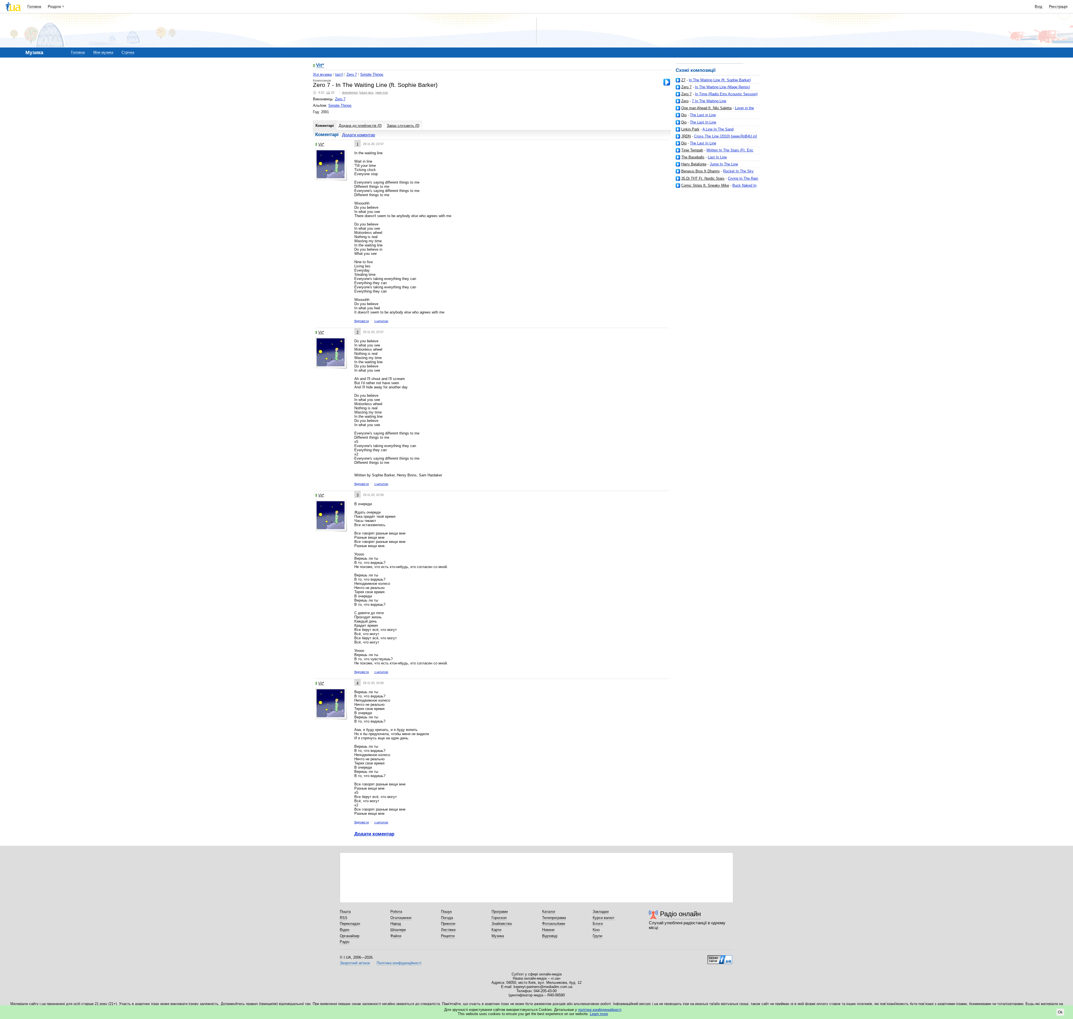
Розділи (54, 6)
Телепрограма (554, 918)
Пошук (446, 911)
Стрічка (128, 52)
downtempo (350, 92)
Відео (344, 930)
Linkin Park (690, 129)
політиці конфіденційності (599, 1010)
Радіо (344, 942)
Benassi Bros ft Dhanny (700, 171)
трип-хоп (381, 92)
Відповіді (549, 936)
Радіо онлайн (680, 914)
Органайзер (349, 936)
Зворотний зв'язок (355, 963)
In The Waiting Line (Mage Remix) (722, 87)
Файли (395, 936)
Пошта (345, 911)
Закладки (601, 911)
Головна (34, 6)
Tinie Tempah (692, 150)
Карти (496, 930)
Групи (597, 936)
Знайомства (502, 923)
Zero (685, 101)
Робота (396, 911)
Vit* (320, 65)
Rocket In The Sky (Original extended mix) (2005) (715, 173)
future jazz (366, 92)
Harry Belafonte (693, 164)
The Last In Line (703, 122)
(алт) (339, 74)
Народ (395, 923)
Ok (1060, 1012)
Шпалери (398, 930)
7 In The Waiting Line (709, 101)
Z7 (683, 80)
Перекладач (350, 923)
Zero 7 (686, 87)
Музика (498, 936)
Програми (500, 911)
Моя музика (103, 52)
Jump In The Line (724, 164)
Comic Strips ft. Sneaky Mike (705, 185)
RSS (343, 918)
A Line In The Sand (717, 129)
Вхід (1038, 6)
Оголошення (400, 918)
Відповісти (361, 321)
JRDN (686, 136)
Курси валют (603, 918)
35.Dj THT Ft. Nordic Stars (703, 178)
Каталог (549, 911)
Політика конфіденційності (399, 963)
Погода (447, 918)
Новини (548, 930)
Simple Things (371, 74)
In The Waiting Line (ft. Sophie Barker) (720, 80)
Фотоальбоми (553, 923)
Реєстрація (1058, 6)
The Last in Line (703, 115)
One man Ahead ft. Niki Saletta (706, 108)
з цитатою (381, 321)
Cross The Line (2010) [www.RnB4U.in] (725, 136)
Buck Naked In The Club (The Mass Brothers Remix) (716, 187)
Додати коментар (358, 134)
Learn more (599, 1014)
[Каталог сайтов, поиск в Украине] (720, 957)
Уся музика (322, 74)
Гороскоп (499, 918)
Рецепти (448, 936)
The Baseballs (692, 157)
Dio (684, 115)
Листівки (448, 930)
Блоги (598, 923)
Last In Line (717, 157)
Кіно (596, 930)
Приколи (448, 923)
